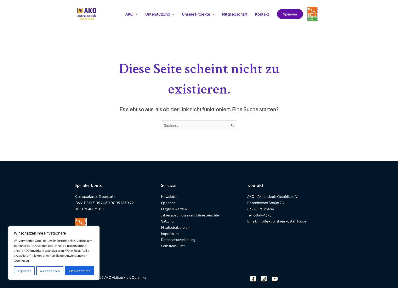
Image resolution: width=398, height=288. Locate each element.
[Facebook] (253, 279)
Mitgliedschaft (235, 14)
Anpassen (24, 271)
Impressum (170, 233)
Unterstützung (157, 14)
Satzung (167, 221)
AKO (129, 14)
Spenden (168, 203)
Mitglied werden (174, 209)
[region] (54, 253)
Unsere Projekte (196, 14)
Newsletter (169, 196)
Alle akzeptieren (79, 271)
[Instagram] (264, 279)
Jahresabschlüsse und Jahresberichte (190, 215)
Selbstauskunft (173, 246)
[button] (135, 14)
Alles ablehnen (50, 271)
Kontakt (262, 14)
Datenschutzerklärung (178, 239)
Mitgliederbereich (175, 227)
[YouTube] (275, 279)
